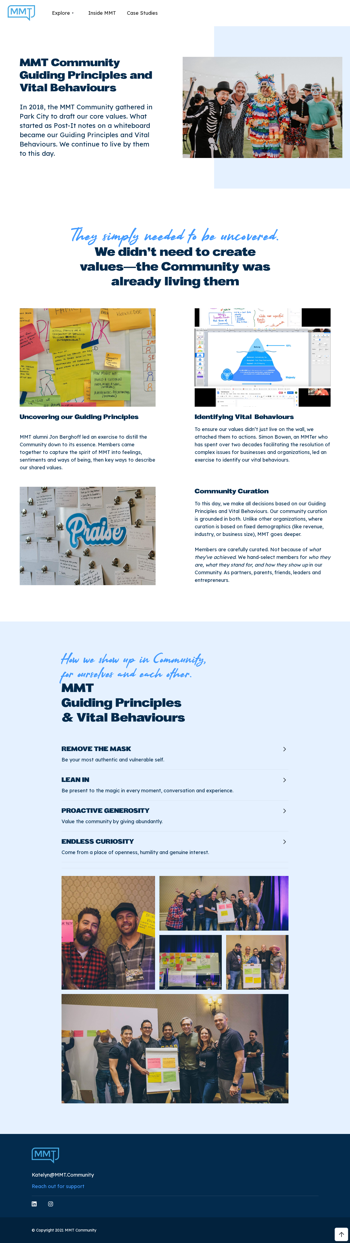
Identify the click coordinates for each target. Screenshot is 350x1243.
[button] (63, 13)
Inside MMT (102, 13)
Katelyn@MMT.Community (63, 1175)
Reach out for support (58, 1186)
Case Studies (142, 13)
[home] (21, 13)
